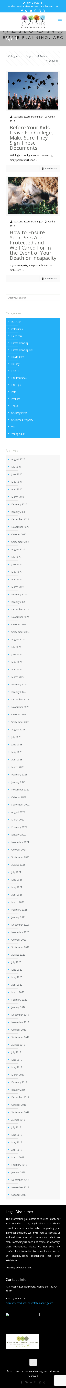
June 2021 (16, 879)
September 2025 (20, 541)
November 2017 (20, 1187)
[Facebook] (22, 10)
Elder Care (17, 336)
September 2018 (20, 1112)
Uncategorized (19, 413)
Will (13, 426)
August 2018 (18, 1119)
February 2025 (19, 594)
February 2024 (19, 684)
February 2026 (19, 504)
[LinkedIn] (31, 10)
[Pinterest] (35, 10)
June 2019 (16, 1059)
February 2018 (19, 1164)
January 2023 (18, 782)
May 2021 (16, 887)
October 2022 (18, 797)
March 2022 (17, 819)
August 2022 (18, 812)
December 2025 (20, 519)
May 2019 (16, 1067)
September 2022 (20, 804)
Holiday (15, 364)
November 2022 (20, 789)
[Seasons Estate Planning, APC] (33, 21)
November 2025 (20, 526)
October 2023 (18, 714)
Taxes (14, 406)
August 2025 (18, 549)
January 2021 (18, 917)
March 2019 (17, 1074)
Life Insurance (19, 378)
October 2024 (18, 624)
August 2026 (18, 459)
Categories (14, 56)
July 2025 (16, 556)
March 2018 (17, 1157)
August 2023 (18, 729)
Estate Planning (19, 343)
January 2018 (18, 1172)
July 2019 (16, 1052)
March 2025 (17, 586)
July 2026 (16, 466)
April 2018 (16, 1149)
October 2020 (18, 939)
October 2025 (18, 534)
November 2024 (20, 617)
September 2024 (20, 632)
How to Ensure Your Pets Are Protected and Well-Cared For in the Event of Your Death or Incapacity (33, 245)
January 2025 (18, 602)
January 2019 (18, 1089)
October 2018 (18, 1104)
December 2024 (20, 609)
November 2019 (20, 1022)
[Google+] (26, 10)
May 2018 (16, 1142)
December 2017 (20, 1179)
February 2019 (19, 1082)
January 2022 (18, 834)
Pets (13, 392)
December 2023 (20, 699)
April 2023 (16, 759)
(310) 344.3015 (34, 2)
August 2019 (18, 1044)
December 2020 (20, 924)
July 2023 (16, 737)
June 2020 (16, 969)
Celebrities (17, 329)
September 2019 (20, 1037)
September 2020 (20, 947)
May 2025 (16, 571)
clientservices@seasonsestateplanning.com (35, 6)
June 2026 (16, 474)
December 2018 (20, 1097)
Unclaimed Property (22, 420)
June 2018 (16, 1134)
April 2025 (16, 579)
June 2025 (16, 564)
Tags (28, 56)
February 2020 (19, 999)
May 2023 (16, 752)
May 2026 (16, 481)
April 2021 (16, 894)
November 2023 (20, 707)
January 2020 (18, 1007)
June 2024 (16, 654)
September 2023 (20, 722)
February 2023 (19, 774)
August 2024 (18, 639)
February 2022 (19, 827)
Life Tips (16, 385)
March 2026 (17, 496)
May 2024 (16, 662)
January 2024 (18, 692)
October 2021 (18, 849)
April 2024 (16, 669)
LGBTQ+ (16, 371)
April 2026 (16, 489)
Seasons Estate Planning (27, 116)
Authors (44, 56)
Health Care (17, 357)
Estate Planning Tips (22, 350)
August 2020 (18, 954)
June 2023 (16, 744)
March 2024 (17, 677)
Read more (51, 168)
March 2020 (17, 992)
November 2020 (20, 932)
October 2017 (18, 1194)
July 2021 (16, 872)
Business (16, 322)
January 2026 (18, 511)
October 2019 (18, 1029)
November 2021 (20, 842)
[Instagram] (39, 10)
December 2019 (20, 1014)
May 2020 (16, 977)
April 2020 (16, 984)
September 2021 (20, 857)
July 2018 (16, 1127)
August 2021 (18, 864)
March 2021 (17, 902)
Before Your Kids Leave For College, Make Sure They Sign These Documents (31, 137)
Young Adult (18, 433)
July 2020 (16, 962)
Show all (53, 60)
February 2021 (19, 909)
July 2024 (16, 647)
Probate (15, 399)
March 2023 (17, 767)
